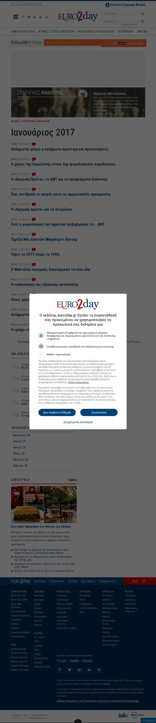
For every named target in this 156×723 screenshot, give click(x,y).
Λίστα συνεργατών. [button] (78, 382)
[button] (78, 354)
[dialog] (78, 361)
